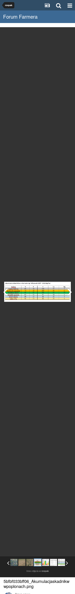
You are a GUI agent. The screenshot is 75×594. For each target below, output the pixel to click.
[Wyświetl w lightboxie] (67, 33)
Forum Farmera (20, 16)
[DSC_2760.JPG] (14, 562)
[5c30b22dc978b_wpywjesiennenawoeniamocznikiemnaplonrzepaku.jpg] (61, 562)
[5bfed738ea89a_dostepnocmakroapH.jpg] (69, 291)
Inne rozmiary (50, 33)
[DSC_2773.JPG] (5, 291)
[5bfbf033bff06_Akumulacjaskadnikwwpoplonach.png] (37, 562)
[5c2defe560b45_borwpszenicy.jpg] (53, 562)
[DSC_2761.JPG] (21, 562)
